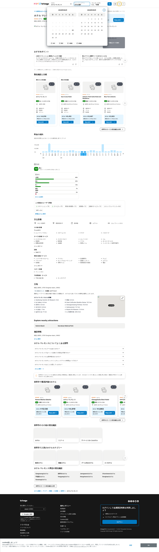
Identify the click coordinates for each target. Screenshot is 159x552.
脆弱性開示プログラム (66, 522)
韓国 (50, 491)
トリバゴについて (25, 527)
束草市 (63, 491)
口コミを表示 (39, 197)
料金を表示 (117, 20)
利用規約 (62, 508)
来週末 (80, 43)
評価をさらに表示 (40, 214)
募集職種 (22, 530)
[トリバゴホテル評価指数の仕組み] (59, 169)
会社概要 (62, 511)
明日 (62, 43)
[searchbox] (61, 5)
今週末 (70, 43)
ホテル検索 (37, 491)
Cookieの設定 (64, 519)
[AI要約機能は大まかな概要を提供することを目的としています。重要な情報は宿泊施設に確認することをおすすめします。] (35, 69)
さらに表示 (37, 246)
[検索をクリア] (71, 4)
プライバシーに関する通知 (68, 514)
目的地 (52, 3)
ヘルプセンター (64, 529)
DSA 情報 (63, 516)
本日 (54, 43)
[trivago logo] (41, 4)
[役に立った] (73, 64)
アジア (45, 491)
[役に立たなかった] (76, 64)
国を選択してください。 (27, 505)
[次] (104, 10)
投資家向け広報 (24, 533)
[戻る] (41, 154)
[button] (61, 4)
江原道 (56, 491)
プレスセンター (24, 535)
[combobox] (61, 3)
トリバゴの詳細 (64, 531)
